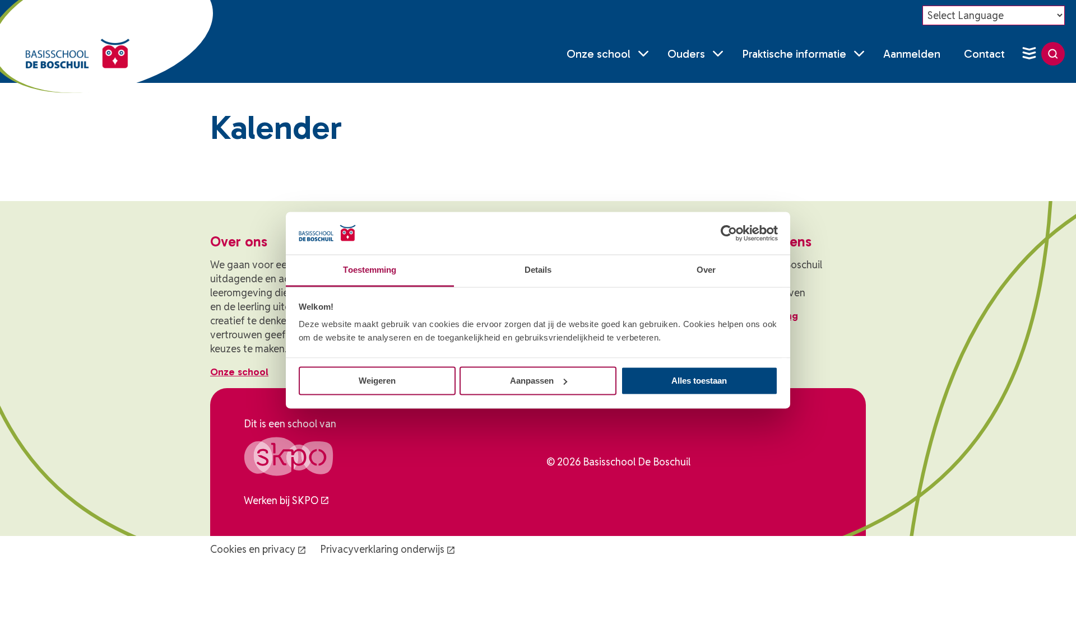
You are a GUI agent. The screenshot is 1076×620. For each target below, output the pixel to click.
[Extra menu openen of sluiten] (1029, 53)
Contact (984, 53)
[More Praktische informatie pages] (859, 53)
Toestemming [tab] (369, 270)
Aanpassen (532, 380)
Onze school (598, 53)
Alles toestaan (699, 380)
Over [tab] (706, 270)
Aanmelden (911, 53)
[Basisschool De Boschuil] (77, 54)
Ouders (686, 53)
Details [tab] (538, 270)
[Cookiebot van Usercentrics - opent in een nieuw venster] (729, 233)
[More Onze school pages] (643, 53)
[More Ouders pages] (718, 53)
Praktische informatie (794, 53)
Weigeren (377, 380)
